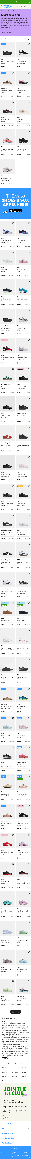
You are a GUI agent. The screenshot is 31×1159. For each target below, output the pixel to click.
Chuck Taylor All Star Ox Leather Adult (7, 678)
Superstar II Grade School (6, 592)
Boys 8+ (9, 32)
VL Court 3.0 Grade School (6, 533)
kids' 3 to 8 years (6, 1041)
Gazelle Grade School (5, 563)
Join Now (8, 1117)
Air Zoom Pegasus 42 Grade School (7, 150)
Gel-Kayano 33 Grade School (5, 999)
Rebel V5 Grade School (21, 999)
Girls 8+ (3, 32)
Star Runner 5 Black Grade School (22, 387)
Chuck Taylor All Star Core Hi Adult (23, 649)
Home (2, 11)
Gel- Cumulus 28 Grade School (6, 941)
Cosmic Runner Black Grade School (7, 504)
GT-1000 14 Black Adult (22, 678)
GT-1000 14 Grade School (22, 300)
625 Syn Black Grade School (23, 446)
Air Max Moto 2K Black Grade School (22, 150)
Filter (5, 39)
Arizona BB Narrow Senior (6, 824)
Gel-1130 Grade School (21, 329)
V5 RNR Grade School (21, 120)
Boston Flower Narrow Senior (5, 795)
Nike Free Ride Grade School (21, 62)
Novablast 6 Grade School (7, 912)
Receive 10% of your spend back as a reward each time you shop (17, 1101)
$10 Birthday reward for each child (17, 1106)
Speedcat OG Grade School (23, 824)
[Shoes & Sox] (6, 6)
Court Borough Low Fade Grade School (6, 765)
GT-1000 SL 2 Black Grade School (6, 417)
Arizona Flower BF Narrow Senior (6, 707)
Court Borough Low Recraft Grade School (7, 649)
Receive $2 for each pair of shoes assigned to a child (16, 1111)
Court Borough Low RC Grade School (22, 475)
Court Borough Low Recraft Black (22, 504)
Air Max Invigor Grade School (21, 91)
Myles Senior (5, 620)
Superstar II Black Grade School (22, 417)
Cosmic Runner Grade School (21, 533)
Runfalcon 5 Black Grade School (6, 329)
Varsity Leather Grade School (5, 475)
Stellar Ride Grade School (6, 120)
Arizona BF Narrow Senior (6, 91)
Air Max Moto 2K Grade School (6, 179)
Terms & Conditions (4, 1153)
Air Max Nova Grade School (7, 358)
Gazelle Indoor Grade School (5, 387)
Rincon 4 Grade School (21, 707)
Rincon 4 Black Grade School (7, 62)
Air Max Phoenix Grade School (22, 358)
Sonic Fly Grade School (21, 241)
